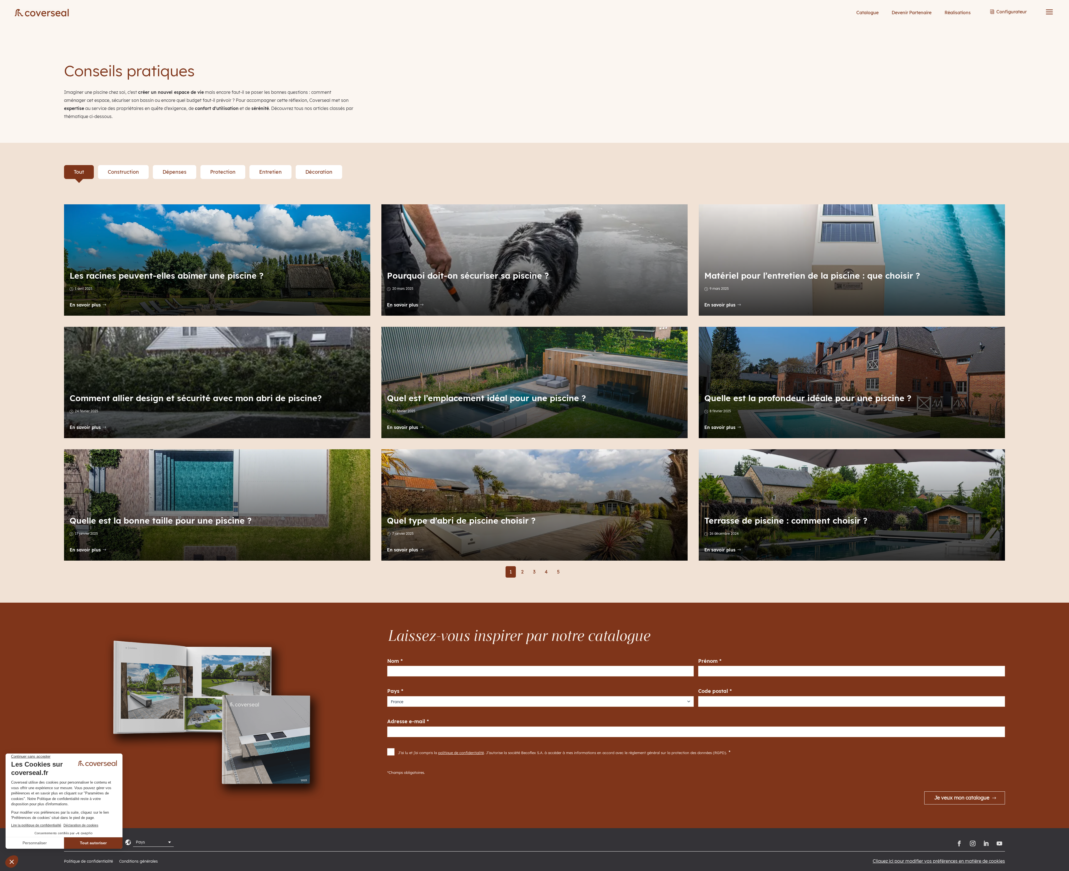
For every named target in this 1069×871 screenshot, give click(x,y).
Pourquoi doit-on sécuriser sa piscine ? (468, 275)
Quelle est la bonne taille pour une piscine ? (161, 520)
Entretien (270, 172)
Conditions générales (138, 861)
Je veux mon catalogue (961, 797)
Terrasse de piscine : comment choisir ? (785, 520)
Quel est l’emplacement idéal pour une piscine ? (486, 398)
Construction (123, 172)
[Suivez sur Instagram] (972, 843)
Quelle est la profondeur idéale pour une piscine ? (807, 398)
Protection (223, 172)
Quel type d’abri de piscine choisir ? (461, 520)
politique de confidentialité (461, 752)
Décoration (318, 172)
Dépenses (175, 172)
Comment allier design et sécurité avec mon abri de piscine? (196, 398)
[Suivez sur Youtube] (999, 843)
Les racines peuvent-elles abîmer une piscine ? (167, 275)
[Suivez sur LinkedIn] (986, 843)
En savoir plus (85, 305)
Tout (79, 172)
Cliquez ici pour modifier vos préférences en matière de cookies (939, 861)
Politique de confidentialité (88, 861)
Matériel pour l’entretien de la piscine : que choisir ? (812, 275)
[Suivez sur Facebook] (959, 843)
